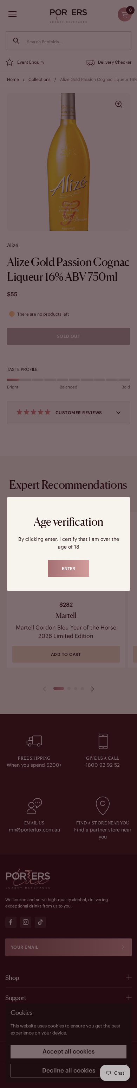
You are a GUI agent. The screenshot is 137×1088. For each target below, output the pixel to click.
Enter (68, 568)
